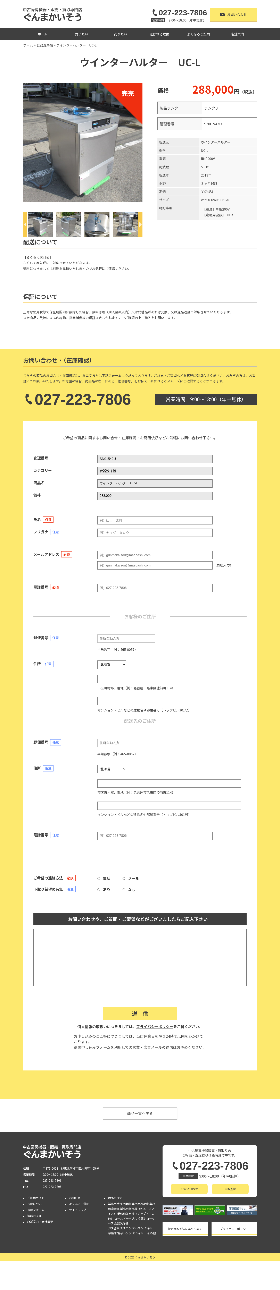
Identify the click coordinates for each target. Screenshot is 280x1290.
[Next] (140, 224)
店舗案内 (237, 34)
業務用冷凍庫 (140, 1204)
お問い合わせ (237, 14)
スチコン (126, 1228)
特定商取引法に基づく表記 (185, 1229)
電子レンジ (124, 1233)
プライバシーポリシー (154, 1026)
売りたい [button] (120, 34)
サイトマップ (77, 1210)
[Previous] (25, 224)
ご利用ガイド (35, 1198)
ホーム (43, 34)
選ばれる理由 (159, 34)
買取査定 (230, 1189)
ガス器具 (114, 1228)
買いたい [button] (81, 34)
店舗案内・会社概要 (40, 1222)
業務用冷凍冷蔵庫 (119, 1204)
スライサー (139, 1233)
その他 (151, 1233)
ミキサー (150, 1228)
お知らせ (75, 1198)
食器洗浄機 (121, 1223)
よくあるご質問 (198, 34)
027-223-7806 (183, 12)
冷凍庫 (112, 1233)
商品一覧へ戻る (140, 1113)
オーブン (137, 1228)
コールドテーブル (125, 1218)
